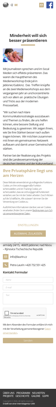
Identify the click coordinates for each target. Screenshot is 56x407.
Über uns (8, 392)
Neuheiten (38, 392)
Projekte (8, 395)
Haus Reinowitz (6, 5)
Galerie (35, 395)
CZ (12, 5)
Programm (23, 392)
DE (16, 5)
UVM (33, 403)
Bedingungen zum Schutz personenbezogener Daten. (27, 212)
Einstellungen (28, 225)
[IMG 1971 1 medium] (13, 55)
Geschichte (22, 395)
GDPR (45, 395)
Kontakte (41, 5)
